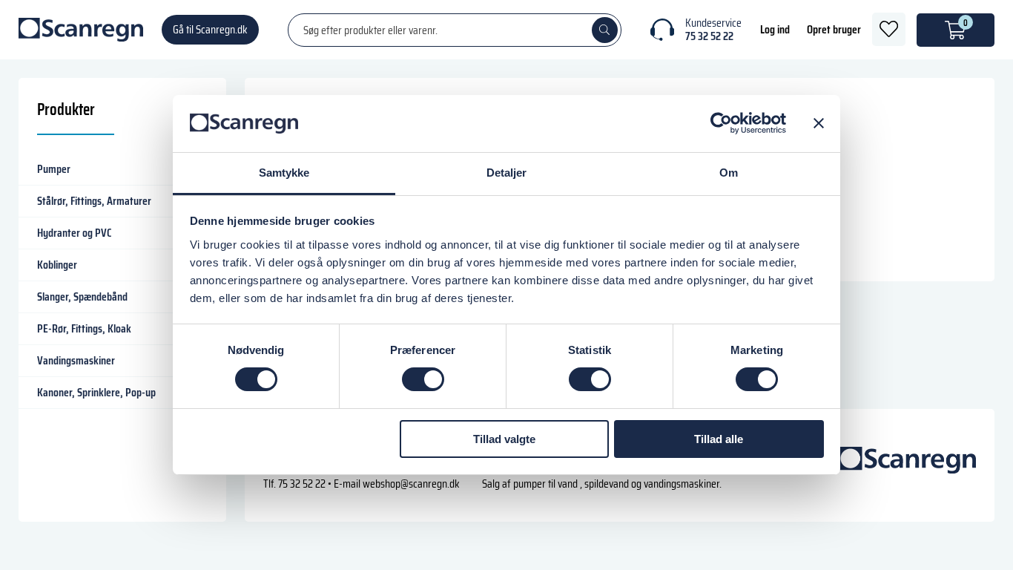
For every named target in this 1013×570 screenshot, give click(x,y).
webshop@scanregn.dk (411, 483)
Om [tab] (728, 172)
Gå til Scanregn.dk (210, 29)
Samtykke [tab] (284, 172)
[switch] (423, 379)
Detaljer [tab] (506, 172)
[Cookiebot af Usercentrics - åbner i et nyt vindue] (721, 123)
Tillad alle (718, 439)
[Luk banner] (819, 123)
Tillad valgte (504, 439)
